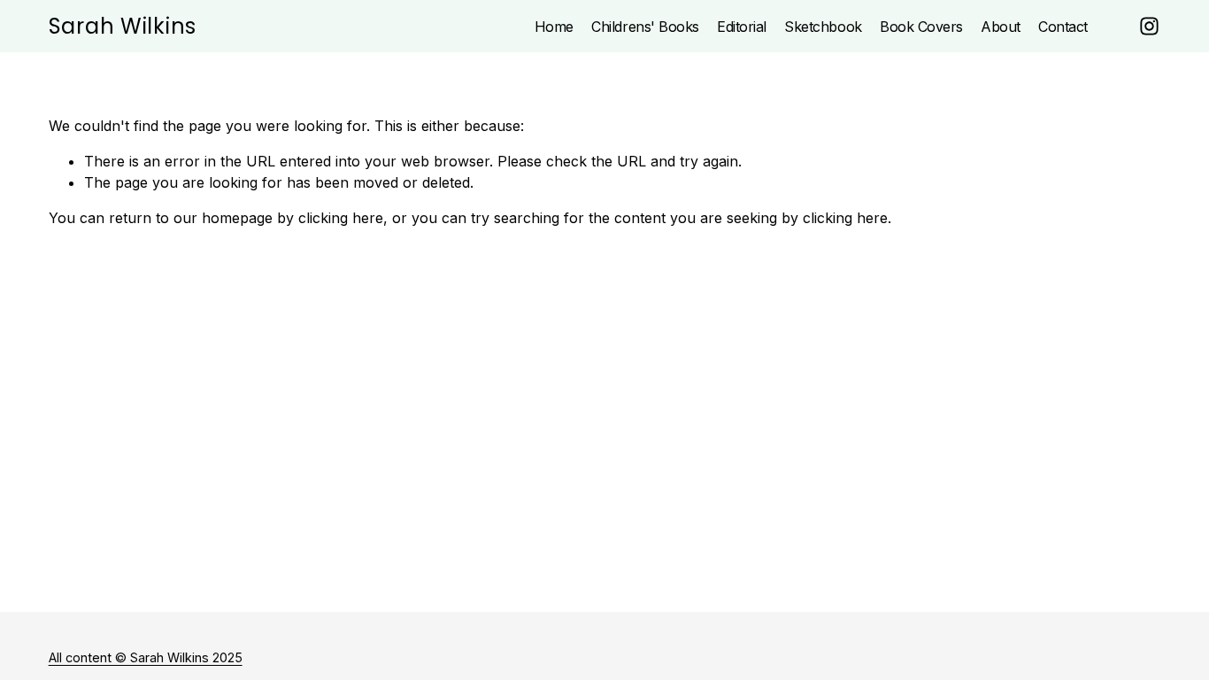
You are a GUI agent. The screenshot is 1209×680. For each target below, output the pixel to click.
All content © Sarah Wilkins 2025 (146, 657)
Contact (1063, 26)
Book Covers (921, 26)
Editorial (741, 26)
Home (554, 26)
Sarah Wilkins (122, 26)
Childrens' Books (644, 26)
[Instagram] (1149, 26)
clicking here (340, 218)
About (1000, 26)
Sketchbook (822, 26)
